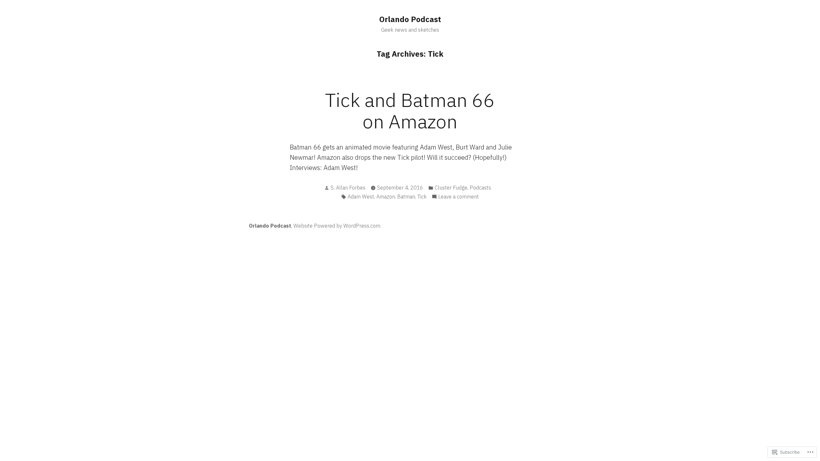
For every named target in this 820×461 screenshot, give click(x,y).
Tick (422, 196)
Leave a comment (458, 197)
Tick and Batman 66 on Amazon (410, 110)
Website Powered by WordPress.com (336, 225)
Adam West (361, 196)
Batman (406, 196)
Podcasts (480, 187)
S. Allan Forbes (348, 187)
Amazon (385, 196)
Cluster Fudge (451, 187)
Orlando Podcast (410, 19)
